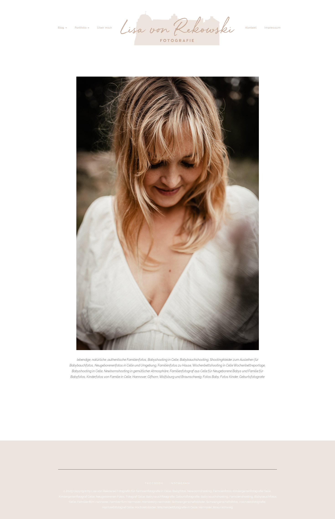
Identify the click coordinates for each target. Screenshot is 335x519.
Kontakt (251, 27)
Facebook (154, 483)
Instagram (180, 483)
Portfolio (81, 27)
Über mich (104, 27)
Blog (61, 27)
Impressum (272, 27)
